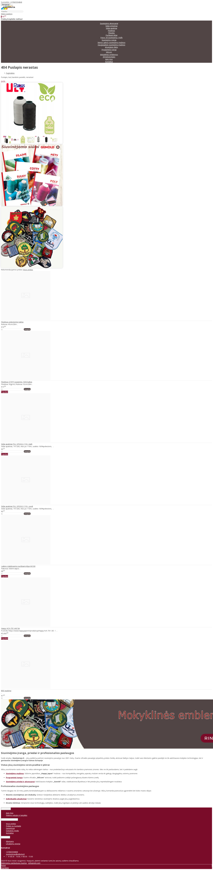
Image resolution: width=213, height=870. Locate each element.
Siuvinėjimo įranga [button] (109, 40)
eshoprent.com (34, 863)
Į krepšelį (27, 329)
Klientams (5, 837)
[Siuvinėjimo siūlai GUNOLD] (32, 205)
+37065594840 (16, 2)
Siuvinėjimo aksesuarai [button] (109, 23)
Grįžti (3, 81)
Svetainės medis (12, 831)
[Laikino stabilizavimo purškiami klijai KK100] (25, 564)
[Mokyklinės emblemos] (32, 267)
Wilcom (109, 52)
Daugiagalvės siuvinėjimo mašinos (111, 45)
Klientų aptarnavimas (9, 819)
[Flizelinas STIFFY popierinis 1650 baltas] (25, 379)
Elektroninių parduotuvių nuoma (14, 863)
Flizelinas (111, 30)
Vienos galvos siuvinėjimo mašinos (111, 42)
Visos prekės (28, 270)
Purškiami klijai (111, 35)
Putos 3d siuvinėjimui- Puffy (111, 37)
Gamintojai (10, 828)
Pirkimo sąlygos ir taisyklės (16, 815)
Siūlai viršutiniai (111, 26)
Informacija (6, 809)
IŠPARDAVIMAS (109, 57)
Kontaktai (109, 61)
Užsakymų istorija (13, 844)
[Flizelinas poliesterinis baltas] (25, 319)
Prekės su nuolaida (13, 826)
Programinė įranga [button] (109, 49)
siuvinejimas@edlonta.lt (15, 854)
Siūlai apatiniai (111, 28)
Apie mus (109, 59)
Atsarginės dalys (111, 47)
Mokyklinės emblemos (109, 54)
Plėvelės (111, 33)
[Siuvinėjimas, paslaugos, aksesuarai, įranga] (8, 9)
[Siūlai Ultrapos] (32, 143)
